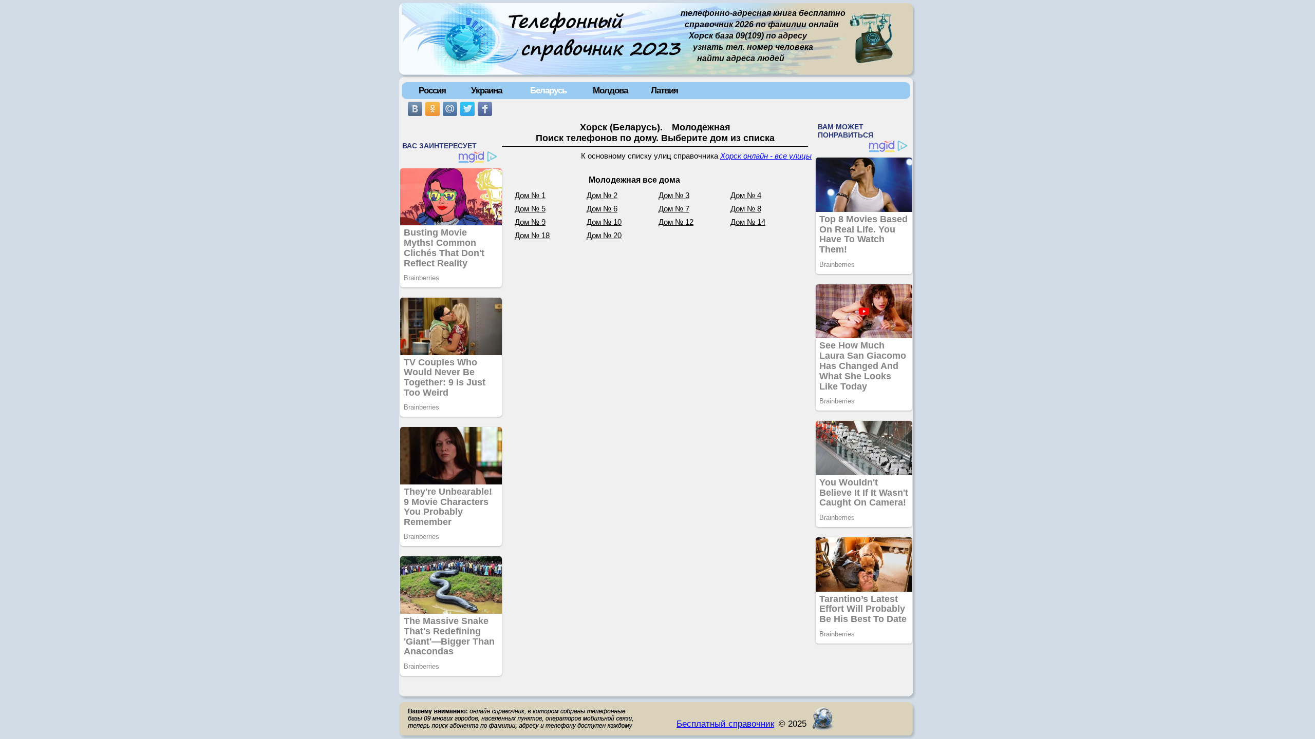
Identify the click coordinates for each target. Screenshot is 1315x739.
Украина (486, 90)
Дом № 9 (530, 222)
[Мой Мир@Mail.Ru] (450, 109)
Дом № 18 (532, 235)
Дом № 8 (745, 209)
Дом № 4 (745, 195)
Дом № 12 (676, 222)
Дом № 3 (674, 195)
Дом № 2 (602, 195)
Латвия (664, 90)
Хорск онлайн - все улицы (766, 156)
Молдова (610, 90)
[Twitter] (467, 109)
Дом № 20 (604, 235)
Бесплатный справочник (725, 723)
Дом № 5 (530, 209)
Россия (432, 90)
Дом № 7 (674, 209)
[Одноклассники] (432, 109)
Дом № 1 (530, 195)
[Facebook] (485, 109)
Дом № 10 (604, 222)
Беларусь (548, 90)
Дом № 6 (602, 209)
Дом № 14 (747, 222)
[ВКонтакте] (415, 109)
